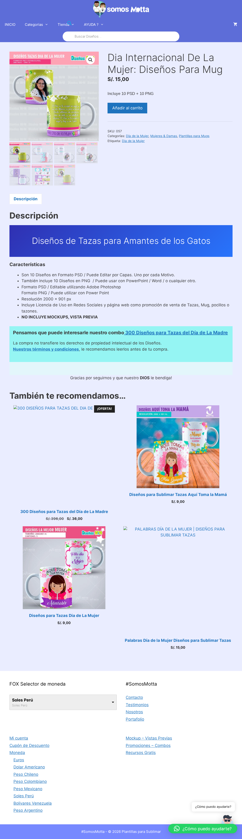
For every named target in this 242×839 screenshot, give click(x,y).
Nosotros (134, 712)
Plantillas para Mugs (194, 136)
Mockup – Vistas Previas (149, 738)
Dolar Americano (29, 767)
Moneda (17, 752)
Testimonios (137, 704)
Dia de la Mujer (133, 141)
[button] (90, 60)
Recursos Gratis (141, 752)
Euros (18, 760)
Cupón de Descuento (29, 745)
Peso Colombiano (30, 781)
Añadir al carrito (127, 108)
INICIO (10, 24)
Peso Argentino (28, 810)
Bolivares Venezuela (32, 803)
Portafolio (135, 719)
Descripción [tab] (26, 198)
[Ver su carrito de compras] (235, 25)
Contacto (134, 697)
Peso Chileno (25, 774)
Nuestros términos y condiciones (46, 349)
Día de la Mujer (137, 136)
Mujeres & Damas (163, 136)
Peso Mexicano (27, 788)
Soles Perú (22, 700)
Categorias (34, 24)
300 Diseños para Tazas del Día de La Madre (176, 332)
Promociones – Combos (148, 745)
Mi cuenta (18, 738)
